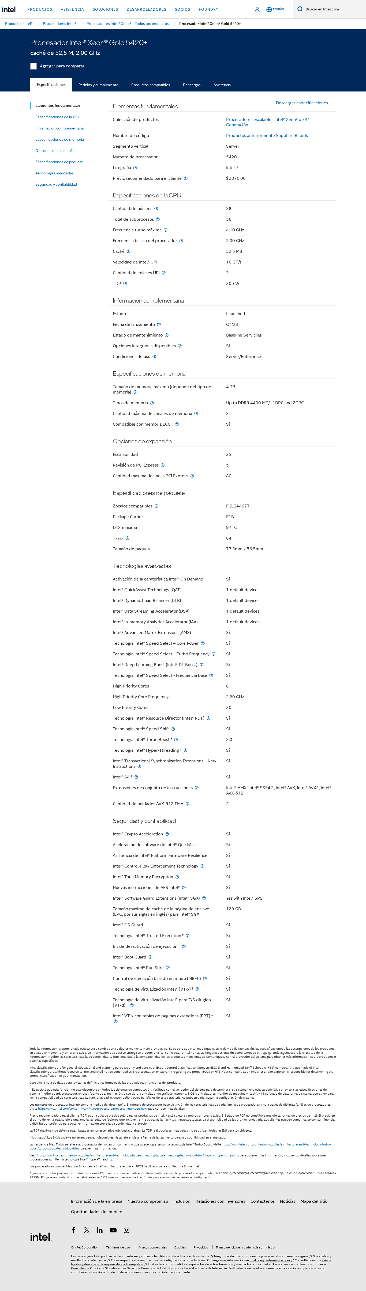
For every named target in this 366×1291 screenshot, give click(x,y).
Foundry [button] (209, 9)
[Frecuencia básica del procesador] (181, 240)
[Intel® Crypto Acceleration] (167, 834)
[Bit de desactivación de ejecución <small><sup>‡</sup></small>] (184, 946)
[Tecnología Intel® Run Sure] (168, 967)
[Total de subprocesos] (158, 219)
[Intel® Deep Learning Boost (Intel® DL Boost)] (201, 664)
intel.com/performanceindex (270, 1260)
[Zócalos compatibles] (156, 506)
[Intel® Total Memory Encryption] (177, 876)
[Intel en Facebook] (73, 1231)
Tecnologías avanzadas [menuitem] (54, 173)
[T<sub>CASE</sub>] (127, 538)
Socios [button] (182, 9)
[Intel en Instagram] (126, 1231)
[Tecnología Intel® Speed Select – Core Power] (203, 643)
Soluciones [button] (105, 9)
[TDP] (125, 283)
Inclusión (181, 1201)
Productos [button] (39, 9)
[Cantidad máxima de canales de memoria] (196, 413)
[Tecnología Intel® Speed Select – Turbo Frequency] (213, 654)
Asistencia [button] (72, 9)
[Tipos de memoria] (152, 402)
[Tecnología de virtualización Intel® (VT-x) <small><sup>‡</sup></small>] (197, 989)
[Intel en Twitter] (86, 1231)
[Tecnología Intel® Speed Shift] (173, 729)
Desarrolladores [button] (146, 9)
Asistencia (222, 84)
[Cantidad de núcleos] (156, 208)
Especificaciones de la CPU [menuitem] (57, 116)
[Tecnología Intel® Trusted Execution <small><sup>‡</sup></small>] (188, 935)
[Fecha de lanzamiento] (159, 324)
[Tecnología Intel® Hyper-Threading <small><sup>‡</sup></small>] (185, 750)
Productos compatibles (150, 84)
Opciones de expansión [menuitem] (54, 150)
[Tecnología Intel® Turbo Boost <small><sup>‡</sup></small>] (176, 739)
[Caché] (129, 251)
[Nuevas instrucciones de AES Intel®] (184, 887)
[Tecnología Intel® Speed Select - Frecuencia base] (211, 675)
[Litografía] (135, 167)
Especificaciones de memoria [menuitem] (59, 139)
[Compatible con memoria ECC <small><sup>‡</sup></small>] (177, 424)
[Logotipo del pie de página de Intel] (41, 1236)
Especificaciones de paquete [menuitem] (59, 161)
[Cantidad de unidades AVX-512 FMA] (187, 803)
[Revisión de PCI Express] (163, 465)
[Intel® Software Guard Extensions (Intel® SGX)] (204, 898)
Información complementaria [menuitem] (59, 128)
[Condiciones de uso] (154, 356)
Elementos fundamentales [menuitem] (58, 105)
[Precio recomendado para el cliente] (186, 178)
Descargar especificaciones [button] (302, 103)
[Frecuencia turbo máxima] (166, 230)
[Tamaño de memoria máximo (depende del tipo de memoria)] (135, 392)
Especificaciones (51, 84)
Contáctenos (263, 1201)
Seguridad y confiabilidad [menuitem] (56, 184)
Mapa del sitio (314, 1201)
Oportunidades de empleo (96, 1211)
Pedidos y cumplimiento (98, 84)
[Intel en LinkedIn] (99, 1231)
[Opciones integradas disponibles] (180, 345)
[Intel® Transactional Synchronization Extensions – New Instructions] (139, 766)
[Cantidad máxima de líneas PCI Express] (192, 475)
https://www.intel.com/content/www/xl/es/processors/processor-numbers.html (92, 1108)
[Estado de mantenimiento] (167, 335)
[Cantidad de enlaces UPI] (164, 272)
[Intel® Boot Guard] (150, 957)
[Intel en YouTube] (113, 1231)
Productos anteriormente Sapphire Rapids (267, 135)
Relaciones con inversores (220, 1201)
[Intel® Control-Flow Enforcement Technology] (202, 866)
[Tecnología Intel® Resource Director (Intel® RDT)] (208, 718)
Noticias (287, 1201)
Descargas (192, 84)
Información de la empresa (96, 1201)
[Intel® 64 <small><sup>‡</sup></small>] (136, 777)
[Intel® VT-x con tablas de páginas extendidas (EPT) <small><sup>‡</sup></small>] (116, 1021)
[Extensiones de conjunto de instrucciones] (197, 787)
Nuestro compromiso (148, 1201)
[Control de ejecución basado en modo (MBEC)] (205, 978)
